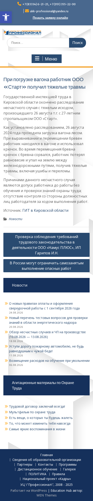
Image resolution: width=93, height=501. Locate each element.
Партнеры (24, 464)
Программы (68, 464)
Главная (46, 455)
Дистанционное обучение (37, 469)
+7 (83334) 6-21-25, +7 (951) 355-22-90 (49, 4)
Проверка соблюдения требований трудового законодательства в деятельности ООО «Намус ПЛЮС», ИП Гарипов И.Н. (46, 244)
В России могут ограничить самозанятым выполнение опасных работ (47, 265)
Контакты (45, 464)
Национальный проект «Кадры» (47, 478)
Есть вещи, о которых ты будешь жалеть (41, 418)
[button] (6, 17)
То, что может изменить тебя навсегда (39, 423)
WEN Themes (47, 495)
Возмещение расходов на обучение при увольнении (49, 360)
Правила (58, 474)
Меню (51, 58)
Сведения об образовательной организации (46, 459)
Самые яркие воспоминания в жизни (37, 429)
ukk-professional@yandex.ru (49, 11)
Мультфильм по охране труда (32, 412)
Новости (15, 219)
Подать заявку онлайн (50, 18)
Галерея (69, 469)
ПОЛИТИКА (37, 474)
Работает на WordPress (28, 490)
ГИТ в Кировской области (45, 210)
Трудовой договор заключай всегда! (37, 406)
